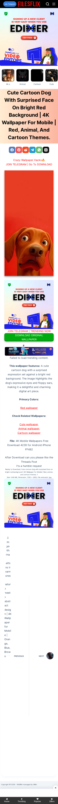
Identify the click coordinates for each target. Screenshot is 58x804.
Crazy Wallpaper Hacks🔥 (29, 160)
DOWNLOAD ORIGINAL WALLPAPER (29, 337)
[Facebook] (12, 150)
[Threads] (46, 150)
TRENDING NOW (40, 331)
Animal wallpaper (28, 428)
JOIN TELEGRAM (17, 331)
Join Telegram (9, 4)
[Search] (47, 4)
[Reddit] (25, 150)
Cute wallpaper (28, 424)
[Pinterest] (19, 150)
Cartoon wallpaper (29, 432)
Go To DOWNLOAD (40, 164)
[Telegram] (32, 150)
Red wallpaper (29, 407)
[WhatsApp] (39, 150)
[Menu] (53, 4)
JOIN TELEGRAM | (17, 164)
